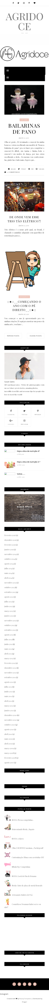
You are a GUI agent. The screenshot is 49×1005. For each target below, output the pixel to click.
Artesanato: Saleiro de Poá (22, 895)
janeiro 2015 (9, 549)
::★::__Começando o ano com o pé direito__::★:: (24, 306)
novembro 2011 (10, 672)
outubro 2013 (9, 587)
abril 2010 (8, 734)
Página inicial (12, 928)
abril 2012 (8, 654)
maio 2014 (8, 573)
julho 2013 (8, 601)
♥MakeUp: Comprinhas (21, 867)
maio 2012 (8, 649)
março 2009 (9, 748)
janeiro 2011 (9, 710)
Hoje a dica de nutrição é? (28, 451)
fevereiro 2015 (9, 545)
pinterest (38, 414)
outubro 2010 (9, 725)
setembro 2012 (10, 630)
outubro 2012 (9, 625)
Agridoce (24, 21)
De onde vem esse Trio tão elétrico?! (24, 219)
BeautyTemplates (25, 999)
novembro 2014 (10, 554)
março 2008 (9, 753)
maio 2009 (8, 739)
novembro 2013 (10, 582)
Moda (25, 928)
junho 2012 (8, 644)
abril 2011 (8, 701)
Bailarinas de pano (24, 128)
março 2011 (8, 706)
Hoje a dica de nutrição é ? (28, 462)
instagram (24, 424)
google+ (11, 424)
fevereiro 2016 (10, 535)
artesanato (24, 297)
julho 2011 (8, 687)
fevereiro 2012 (9, 663)
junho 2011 (8, 691)
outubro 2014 (9, 559)
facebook (11, 414)
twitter (24, 414)
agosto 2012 (8, 635)
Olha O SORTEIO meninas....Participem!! (27, 848)
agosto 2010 (9, 729)
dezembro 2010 (10, 715)
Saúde (36, 928)
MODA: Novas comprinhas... (23, 820)
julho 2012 (8, 639)
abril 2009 (8, 743)
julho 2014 (8, 568)
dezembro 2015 (10, 540)
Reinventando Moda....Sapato (23, 829)
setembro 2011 (10, 677)
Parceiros (10, 936)
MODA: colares (18, 839)
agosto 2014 (9, 564)
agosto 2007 (9, 762)
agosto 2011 (8, 682)
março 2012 (8, 658)
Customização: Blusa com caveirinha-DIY (28, 857)
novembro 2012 (10, 620)
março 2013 (8, 611)
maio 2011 (8, 696)
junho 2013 (8, 606)
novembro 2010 (10, 720)
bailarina (24, 120)
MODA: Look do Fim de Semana (24, 876)
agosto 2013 (8, 597)
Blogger (24, 1002)
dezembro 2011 (10, 668)
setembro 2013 (10, 592)
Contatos (22, 936)
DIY (30, 928)
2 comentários (13, 172)
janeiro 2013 (9, 616)
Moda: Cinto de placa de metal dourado (27, 885)
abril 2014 (8, 578)
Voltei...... (21, 474)
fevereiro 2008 (10, 758)
